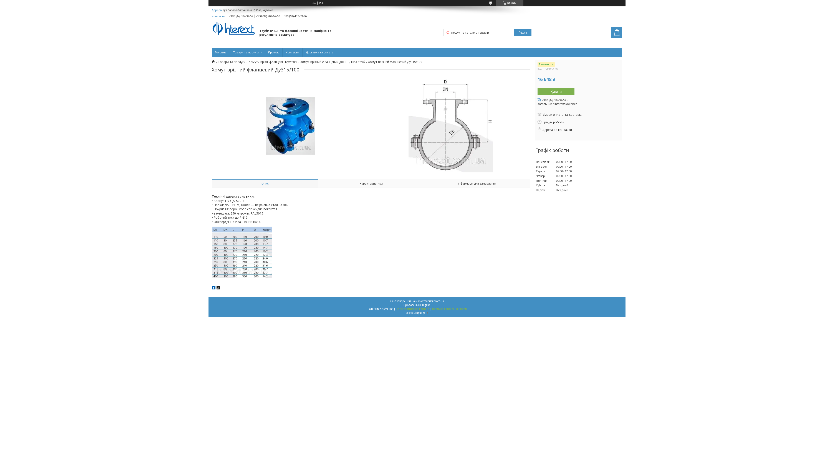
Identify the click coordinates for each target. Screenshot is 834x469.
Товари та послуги (246, 52)
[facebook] (213, 288)
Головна (221, 52)
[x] (218, 288)
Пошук (522, 32)
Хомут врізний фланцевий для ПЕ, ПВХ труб (332, 62)
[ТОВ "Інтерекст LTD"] (233, 29)
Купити (556, 91)
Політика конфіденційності (449, 309)
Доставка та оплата (320, 52)
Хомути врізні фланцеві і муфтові (273, 62)
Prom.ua (439, 301)
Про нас (273, 52)
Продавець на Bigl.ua (417, 305)
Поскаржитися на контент (412, 309)
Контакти (292, 52)
